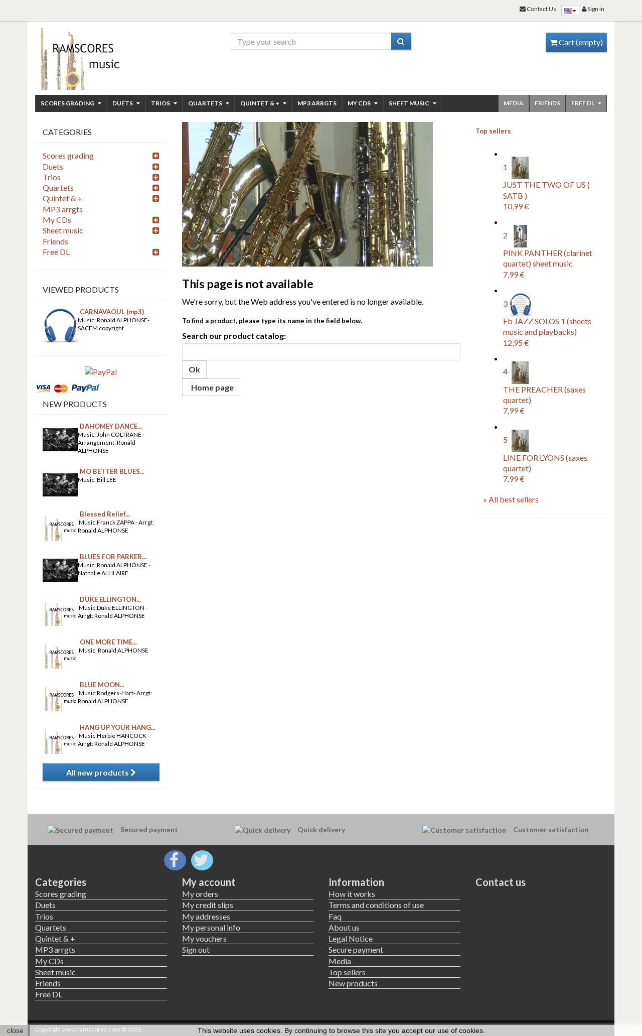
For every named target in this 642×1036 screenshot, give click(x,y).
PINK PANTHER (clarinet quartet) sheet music (547, 263)
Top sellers (493, 131)
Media (514, 103)
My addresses (206, 916)
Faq (335, 916)
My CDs (360, 103)
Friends (547, 103)
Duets (123, 103)
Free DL (583, 103)
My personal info (211, 927)
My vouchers (204, 938)
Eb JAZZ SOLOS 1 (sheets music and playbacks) (547, 331)
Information (356, 882)
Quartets (205, 103)
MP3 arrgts (317, 103)
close (15, 1030)
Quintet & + (260, 103)
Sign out (196, 949)
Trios (161, 103)
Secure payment (356, 949)
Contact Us (541, 9)
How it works (352, 893)
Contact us (500, 882)
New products (75, 404)
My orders (200, 893)
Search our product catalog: (234, 335)
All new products (98, 772)
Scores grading (68, 103)
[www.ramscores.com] (101, 56)
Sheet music (409, 103)
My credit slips (207, 905)
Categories (60, 882)
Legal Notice (351, 938)
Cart (580, 42)
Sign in (595, 9)
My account (209, 882)
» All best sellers (511, 499)
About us (344, 927)
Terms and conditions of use (376, 905)
